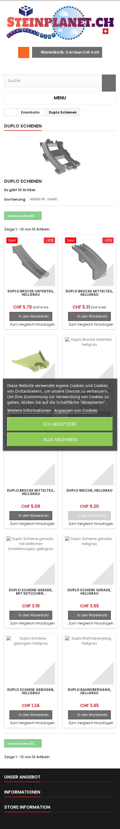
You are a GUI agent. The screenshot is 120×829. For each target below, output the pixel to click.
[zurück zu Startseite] (10, 112)
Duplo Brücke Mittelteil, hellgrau (89, 293)
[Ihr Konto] (23, 52)
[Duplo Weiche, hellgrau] (89, 461)
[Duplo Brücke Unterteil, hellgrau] (30, 261)
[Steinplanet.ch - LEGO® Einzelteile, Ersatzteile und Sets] (60, 23)
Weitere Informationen (29, 410)
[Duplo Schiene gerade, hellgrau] (89, 560)
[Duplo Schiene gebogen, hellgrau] (30, 660)
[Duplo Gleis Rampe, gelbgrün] (30, 361)
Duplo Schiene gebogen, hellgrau (30, 691)
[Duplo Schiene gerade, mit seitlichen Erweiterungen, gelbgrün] (30, 560)
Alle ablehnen (60, 439)
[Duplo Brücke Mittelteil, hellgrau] (89, 261)
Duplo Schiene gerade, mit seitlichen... (30, 591)
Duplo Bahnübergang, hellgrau (89, 691)
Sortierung (14, 199)
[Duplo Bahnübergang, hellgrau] (89, 660)
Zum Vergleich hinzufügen (32, 324)
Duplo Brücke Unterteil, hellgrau (31, 293)
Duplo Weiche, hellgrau (89, 490)
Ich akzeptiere (60, 424)
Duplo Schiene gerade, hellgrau (89, 591)
